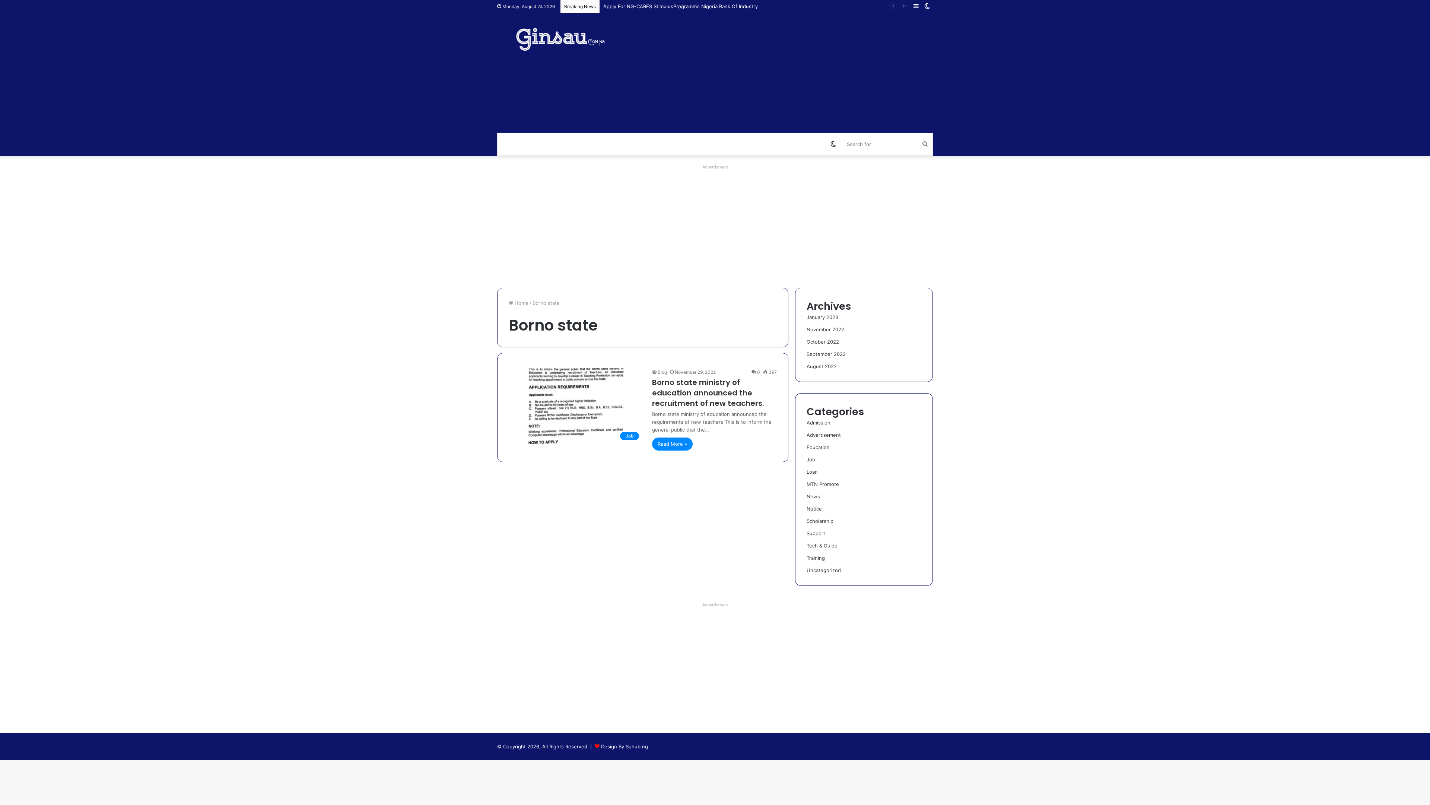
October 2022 (823, 342)
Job (811, 460)
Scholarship (820, 521)
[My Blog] (566, 39)
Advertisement (824, 435)
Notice (814, 509)
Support (816, 533)
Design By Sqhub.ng (624, 746)
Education (818, 447)
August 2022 (822, 366)
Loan (812, 472)
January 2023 (822, 317)
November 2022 (825, 329)
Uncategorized (824, 570)
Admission (818, 423)
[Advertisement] (789, 73)
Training (816, 558)
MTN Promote (823, 484)
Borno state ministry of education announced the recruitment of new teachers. (708, 392)
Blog (662, 372)
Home (520, 303)
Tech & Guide (822, 546)
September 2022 (826, 354)
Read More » (672, 444)
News (813, 496)
